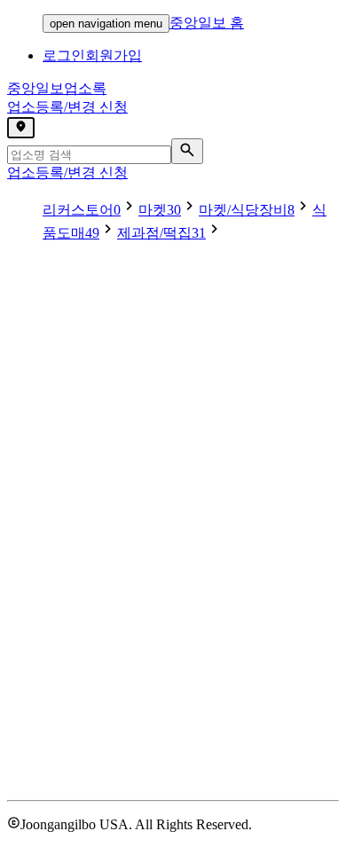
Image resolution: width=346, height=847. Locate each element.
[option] (90, 209)
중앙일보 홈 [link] (206, 22)
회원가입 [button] (113, 55)
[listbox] (173, 220)
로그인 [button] (64, 55)
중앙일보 (56, 88)
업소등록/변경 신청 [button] (67, 106)
